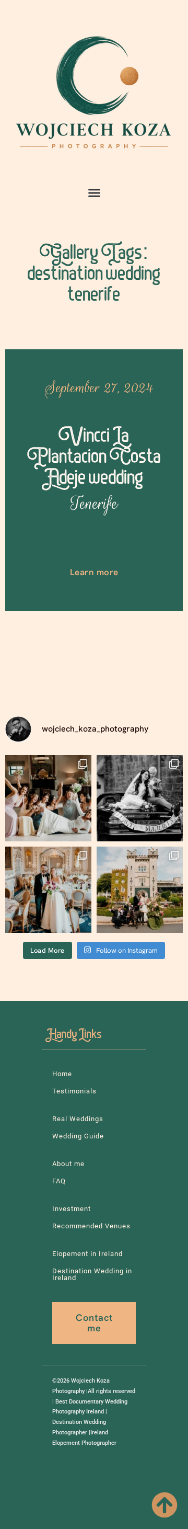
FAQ (59, 1181)
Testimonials (74, 1091)
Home (62, 1074)
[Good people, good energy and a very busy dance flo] (48, 798)
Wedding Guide (78, 1136)
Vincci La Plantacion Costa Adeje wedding (94, 470)
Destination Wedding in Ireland (92, 1274)
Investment (71, 1209)
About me (68, 1164)
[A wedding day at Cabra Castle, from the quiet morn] (140, 890)
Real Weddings (77, 1119)
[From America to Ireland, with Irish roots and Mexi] (140, 798)
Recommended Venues (91, 1226)
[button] (94, 193)
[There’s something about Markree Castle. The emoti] (48, 890)
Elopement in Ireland (87, 1254)
